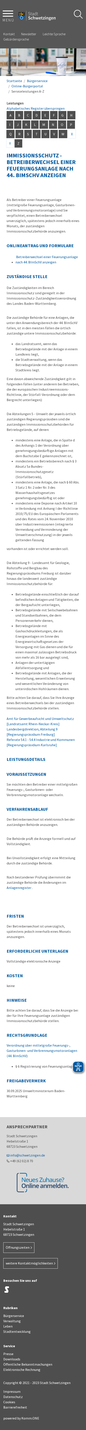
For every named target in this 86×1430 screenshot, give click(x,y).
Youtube (50, 1291)
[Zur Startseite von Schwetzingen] (37, 16)
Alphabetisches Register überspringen (36, 108)
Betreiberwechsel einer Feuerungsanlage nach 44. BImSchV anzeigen (46, 259)
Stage (6, 1289)
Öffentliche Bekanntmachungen (27, 1364)
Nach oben (77, 1418)
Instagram (17, 1291)
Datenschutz (13, 1397)
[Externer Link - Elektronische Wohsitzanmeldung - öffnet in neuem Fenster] (43, 1182)
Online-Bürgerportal (27, 86)
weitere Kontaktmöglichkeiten (29, 1263)
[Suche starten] (78, 14)
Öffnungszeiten (18, 1247)
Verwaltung (12, 1321)
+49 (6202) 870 (21, 1161)
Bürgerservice (37, 81)
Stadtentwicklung (17, 1331)
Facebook (28, 1291)
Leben (8, 1326)
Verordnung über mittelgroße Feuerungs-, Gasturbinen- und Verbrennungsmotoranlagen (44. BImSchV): (42, 1050)
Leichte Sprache (54, 34)
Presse (8, 1354)
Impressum (12, 1391)
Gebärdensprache (16, 39)
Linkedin (39, 1291)
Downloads (11, 1359)
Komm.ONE (30, 1418)
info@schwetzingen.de (27, 1155)
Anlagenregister (19, 887)
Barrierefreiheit (15, 1407)
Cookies (9, 1402)
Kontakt (9, 34)
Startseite (14, 81)
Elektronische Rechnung (21, 1369)
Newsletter (28, 34)
